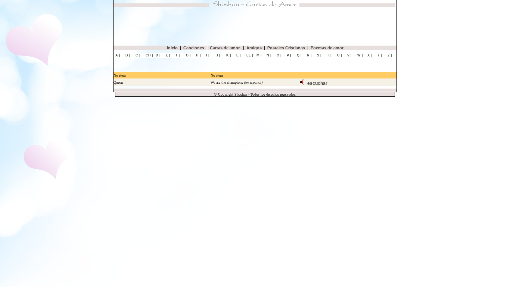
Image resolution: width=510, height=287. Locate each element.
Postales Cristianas (286, 48)
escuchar (317, 83)
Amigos (254, 48)
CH (148, 55)
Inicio (172, 48)
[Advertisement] (255, 26)
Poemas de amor (327, 48)
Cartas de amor (225, 48)
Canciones (193, 48)
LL (248, 55)
